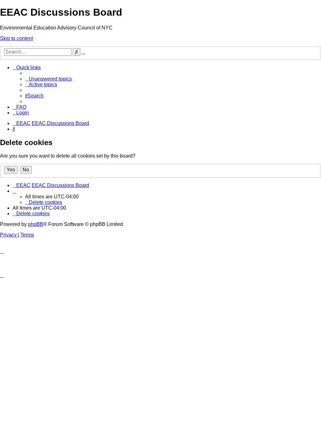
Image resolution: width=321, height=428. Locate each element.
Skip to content (16, 38)
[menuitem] (48, 78)
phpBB (35, 224)
